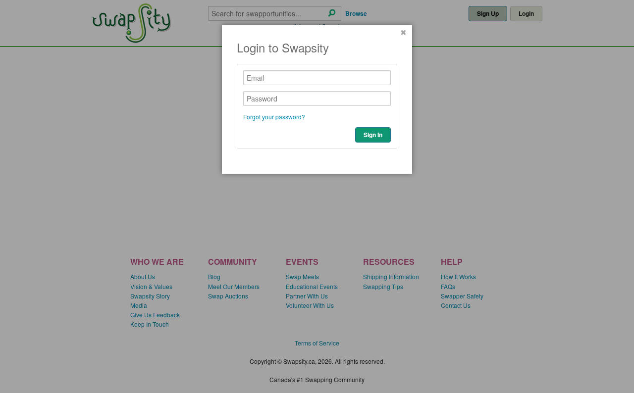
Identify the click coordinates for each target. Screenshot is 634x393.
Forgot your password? (274, 116)
